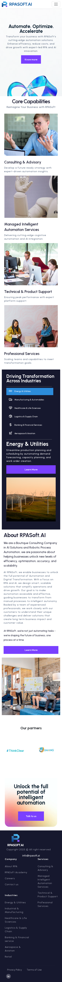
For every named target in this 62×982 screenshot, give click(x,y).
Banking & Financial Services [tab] (28, 425)
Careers (10, 878)
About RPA (11, 866)
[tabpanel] (31, 483)
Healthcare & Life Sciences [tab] (27, 408)
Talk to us (31, 816)
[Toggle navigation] (56, 4)
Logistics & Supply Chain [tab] (26, 416)
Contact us (11, 884)
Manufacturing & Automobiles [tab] (29, 399)
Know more (31, 59)
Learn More (31, 469)
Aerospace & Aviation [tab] (24, 433)
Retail (8, 956)
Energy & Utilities (15, 902)
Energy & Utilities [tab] (22, 391)
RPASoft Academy (16, 872)
